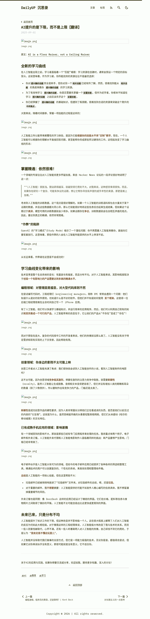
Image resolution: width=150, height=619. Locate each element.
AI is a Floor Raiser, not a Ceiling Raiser (59, 54)
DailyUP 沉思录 (34, 7)
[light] (126, 7)
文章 (92, 7)
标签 (102, 7)
